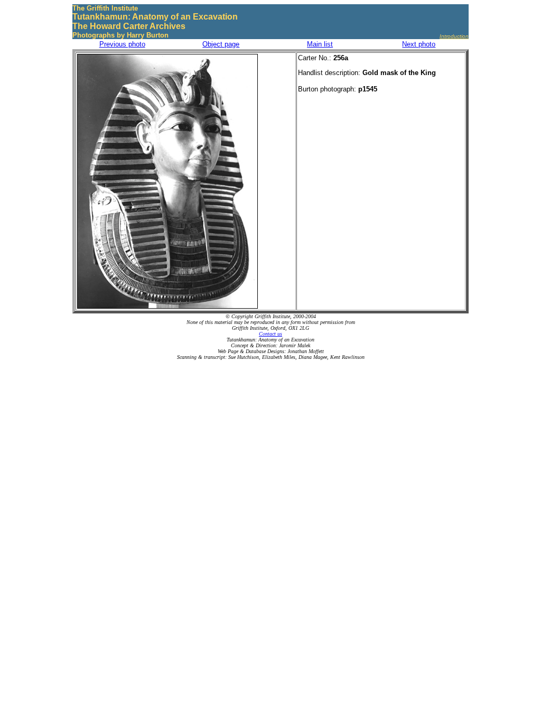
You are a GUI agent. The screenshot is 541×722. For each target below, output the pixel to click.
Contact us (270, 334)
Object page (220, 44)
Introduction (454, 36)
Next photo (418, 44)
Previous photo (122, 44)
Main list (320, 44)
